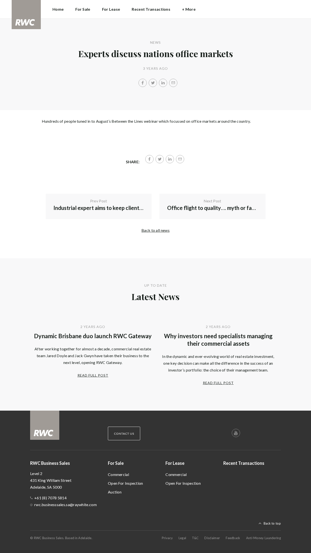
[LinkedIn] (163, 83)
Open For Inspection (125, 483)
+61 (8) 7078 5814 (50, 497)
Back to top (272, 523)
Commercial (118, 474)
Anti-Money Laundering (263, 538)
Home (58, 9)
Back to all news (155, 230)
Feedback (233, 538)
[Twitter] (153, 83)
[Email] (173, 83)
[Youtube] (236, 433)
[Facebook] (142, 83)
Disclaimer (212, 538)
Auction (114, 492)
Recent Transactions (151, 9)
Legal (182, 538)
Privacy (167, 538)
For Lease (174, 463)
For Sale (116, 463)
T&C (195, 538)
